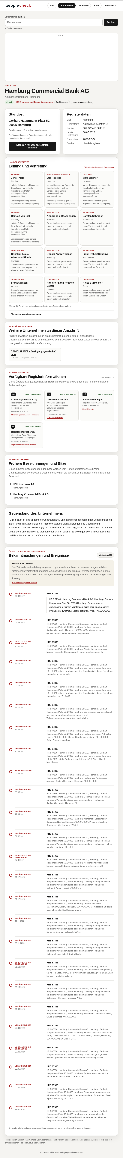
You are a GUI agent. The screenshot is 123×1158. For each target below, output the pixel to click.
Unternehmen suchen (15, 17)
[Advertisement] (61, 58)
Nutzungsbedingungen (60, 1152)
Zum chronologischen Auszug (24, 583)
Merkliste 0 (110, 5)
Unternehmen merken (82, 102)
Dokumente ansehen (55, 417)
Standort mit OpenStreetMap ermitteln (32, 146)
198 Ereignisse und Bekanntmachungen (34, 102)
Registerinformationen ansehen (23, 445)
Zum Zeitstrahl (88, 409)
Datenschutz (77, 1152)
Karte (96, 5)
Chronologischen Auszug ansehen (25, 415)
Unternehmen (67, 5)
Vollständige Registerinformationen (99, 167)
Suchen (110, 22)
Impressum (45, 1152)
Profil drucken (62, 102)
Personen (84, 5)
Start (52, 5)
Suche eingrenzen (14, 28)
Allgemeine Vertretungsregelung (26, 314)
